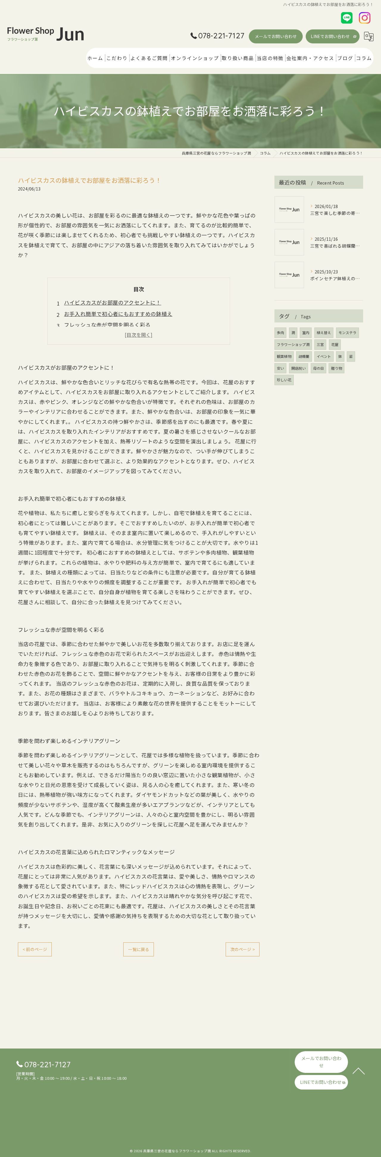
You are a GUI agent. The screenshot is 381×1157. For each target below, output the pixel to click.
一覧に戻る (138, 949)
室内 (305, 332)
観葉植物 (284, 356)
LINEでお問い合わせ (330, 36)
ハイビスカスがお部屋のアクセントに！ (112, 302)
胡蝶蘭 (304, 356)
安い (280, 368)
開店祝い (298, 368)
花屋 (334, 344)
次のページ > (242, 949)
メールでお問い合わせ (276, 36)
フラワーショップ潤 (293, 344)
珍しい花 (284, 379)
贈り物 (336, 368)
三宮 (320, 344)
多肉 (280, 332)
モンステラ (347, 332)
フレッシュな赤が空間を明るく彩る (107, 324)
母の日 (318, 368)
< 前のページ (35, 949)
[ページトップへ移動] (359, 1070)
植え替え (324, 332)
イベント (324, 356)
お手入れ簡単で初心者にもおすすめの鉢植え (118, 313)
